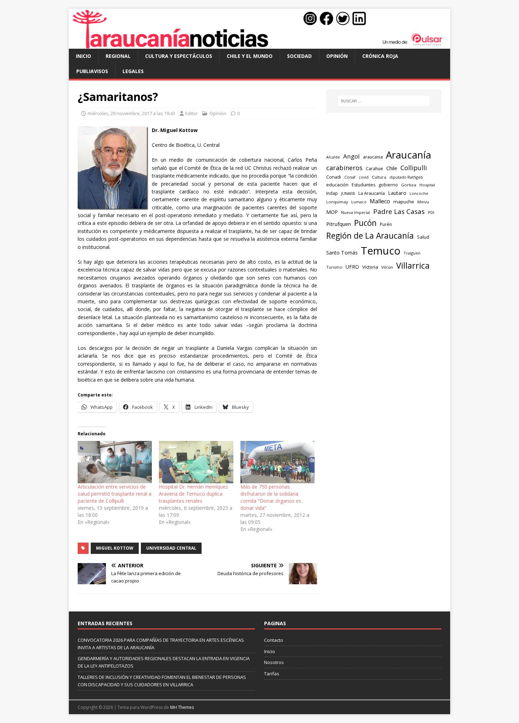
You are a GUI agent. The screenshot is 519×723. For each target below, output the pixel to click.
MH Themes (182, 707)
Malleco (380, 201)
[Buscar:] (384, 101)
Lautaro (397, 193)
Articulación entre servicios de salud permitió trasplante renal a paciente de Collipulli (114, 493)
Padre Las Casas (399, 211)
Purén (386, 224)
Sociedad (299, 56)
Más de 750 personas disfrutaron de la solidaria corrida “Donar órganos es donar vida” (270, 497)
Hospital (427, 184)
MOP (332, 212)
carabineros (344, 167)
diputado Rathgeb (406, 177)
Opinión (337, 56)
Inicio (83, 56)
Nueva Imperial (355, 212)
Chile (391, 168)
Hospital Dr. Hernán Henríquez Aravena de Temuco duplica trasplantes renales (193, 493)
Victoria (370, 267)
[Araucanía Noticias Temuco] (259, 44)
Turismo (334, 267)
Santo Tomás (342, 252)
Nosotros (274, 662)
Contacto (273, 640)
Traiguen (412, 253)
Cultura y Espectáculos (178, 56)
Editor (191, 113)
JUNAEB (348, 193)
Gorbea (408, 184)
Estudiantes (363, 185)
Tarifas (271, 673)
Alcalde (333, 157)
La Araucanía (371, 193)
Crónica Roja (380, 56)
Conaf (350, 177)
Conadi (333, 177)
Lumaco (358, 201)
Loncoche (419, 193)
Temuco (380, 251)
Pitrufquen (338, 224)
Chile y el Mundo (250, 56)
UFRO (352, 266)
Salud (423, 237)
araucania (373, 157)
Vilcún (387, 267)
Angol (351, 156)
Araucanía (408, 154)
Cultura (379, 177)
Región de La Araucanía (370, 235)
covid (364, 177)
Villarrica (413, 265)
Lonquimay (337, 201)
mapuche (403, 201)
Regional (118, 56)
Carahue (374, 169)
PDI (431, 212)
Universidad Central (171, 548)
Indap (332, 193)
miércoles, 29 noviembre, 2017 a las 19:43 (131, 113)
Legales (133, 71)
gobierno (388, 184)
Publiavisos (92, 71)
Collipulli (413, 167)
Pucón (365, 222)
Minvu (423, 201)
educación (337, 184)
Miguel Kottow (114, 548)
